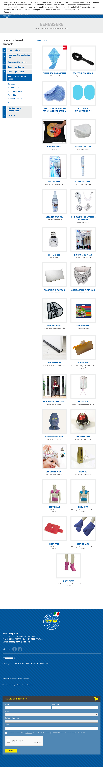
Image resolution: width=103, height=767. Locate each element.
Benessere (64, 28)
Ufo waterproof (54, 471)
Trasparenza (9, 657)
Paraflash (83, 362)
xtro (31, 685)
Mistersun (83, 401)
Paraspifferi (54, 362)
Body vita (83, 507)
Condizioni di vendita (10, 679)
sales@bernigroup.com (19, 641)
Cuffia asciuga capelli (54, 73)
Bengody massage (54, 436)
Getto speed (54, 254)
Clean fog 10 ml (83, 181)
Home (37, 28)
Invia (11, 750)
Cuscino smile (54, 146)
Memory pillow (83, 146)
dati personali (28, 733)
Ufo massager (83, 436)
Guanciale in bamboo (54, 290)
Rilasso (83, 471)
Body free (54, 544)
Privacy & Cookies (24, 679)
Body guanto (83, 544)
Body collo (54, 507)
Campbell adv (15, 685)
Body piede (68, 581)
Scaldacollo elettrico (83, 290)
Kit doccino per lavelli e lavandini (83, 218)
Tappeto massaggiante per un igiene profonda (54, 110)
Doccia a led (54, 181)
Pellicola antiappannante (83, 110)
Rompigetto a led (83, 254)
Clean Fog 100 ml (54, 216)
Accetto (7, 12)
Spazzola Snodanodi (83, 73)
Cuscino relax (54, 325)
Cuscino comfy (83, 325)
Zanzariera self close (54, 401)
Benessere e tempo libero (50, 28)
